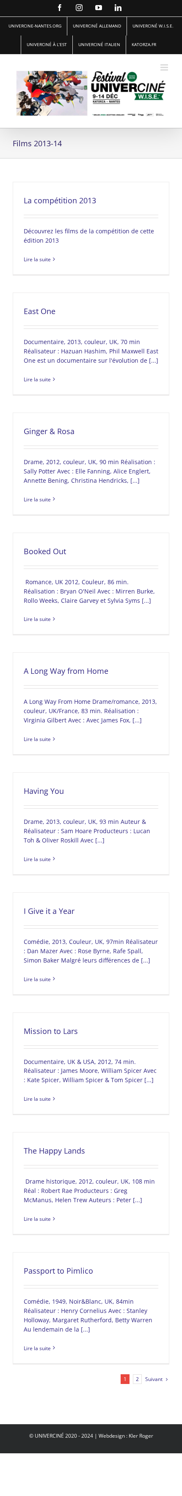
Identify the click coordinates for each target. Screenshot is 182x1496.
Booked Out (45, 551)
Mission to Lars (51, 1031)
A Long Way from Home (66, 671)
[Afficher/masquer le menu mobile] (164, 67)
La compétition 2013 (60, 200)
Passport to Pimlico (58, 1271)
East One (39, 311)
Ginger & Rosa (49, 431)
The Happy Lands (54, 1151)
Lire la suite (37, 259)
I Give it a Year (49, 911)
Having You (44, 791)
